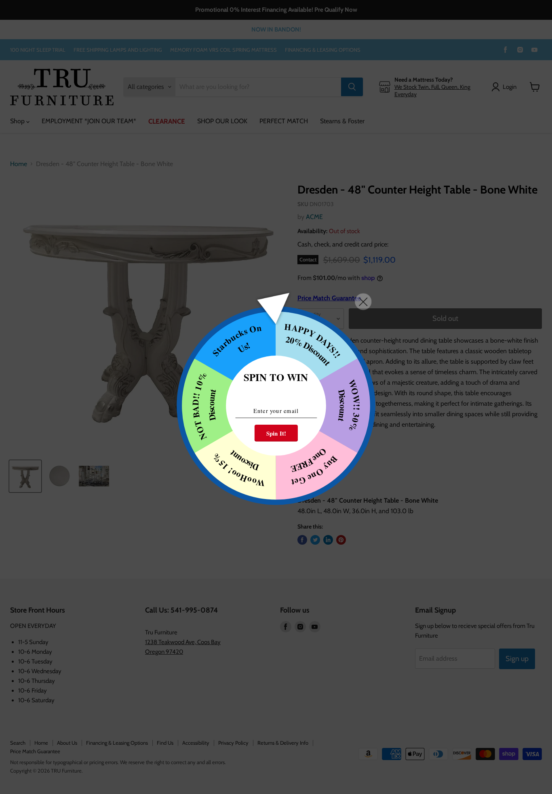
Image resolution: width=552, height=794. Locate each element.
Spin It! (276, 432)
